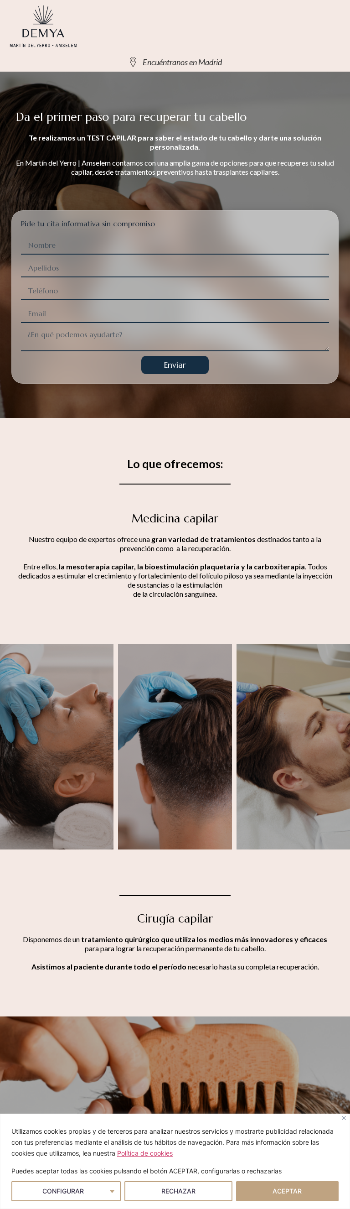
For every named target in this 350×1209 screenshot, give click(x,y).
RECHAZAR (178, 1191)
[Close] (344, 1118)
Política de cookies (145, 1153)
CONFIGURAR (63, 1191)
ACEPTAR (287, 1191)
